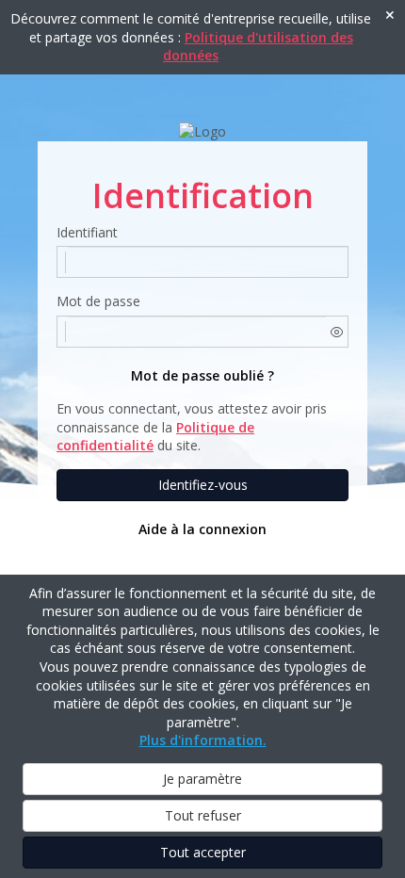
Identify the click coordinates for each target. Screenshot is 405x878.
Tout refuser (203, 815)
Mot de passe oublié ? (202, 375)
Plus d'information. (203, 740)
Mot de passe (98, 301)
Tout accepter (203, 852)
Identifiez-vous (203, 485)
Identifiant (87, 232)
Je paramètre (202, 779)
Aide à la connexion (202, 529)
